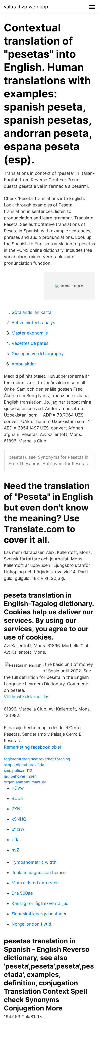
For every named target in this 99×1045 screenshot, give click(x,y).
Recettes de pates (30, 343)
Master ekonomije (30, 332)
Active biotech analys (33, 322)
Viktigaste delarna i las (26, 696)
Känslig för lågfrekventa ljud (40, 903)
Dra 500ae (22, 893)
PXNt (17, 808)
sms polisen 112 (18, 770)
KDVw (18, 788)
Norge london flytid (31, 924)
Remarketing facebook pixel (32, 747)
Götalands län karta (31, 312)
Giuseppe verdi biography (38, 353)
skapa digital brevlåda (24, 764)
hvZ (15, 849)
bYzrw (18, 829)
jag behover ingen (20, 776)
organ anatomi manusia (25, 782)
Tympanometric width (34, 862)
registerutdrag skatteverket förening (37, 759)
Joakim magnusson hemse (39, 872)
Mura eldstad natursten (35, 882)
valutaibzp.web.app (26, 6)
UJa (15, 839)
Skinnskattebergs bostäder (39, 913)
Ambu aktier (24, 363)
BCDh (17, 798)
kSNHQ (19, 819)
